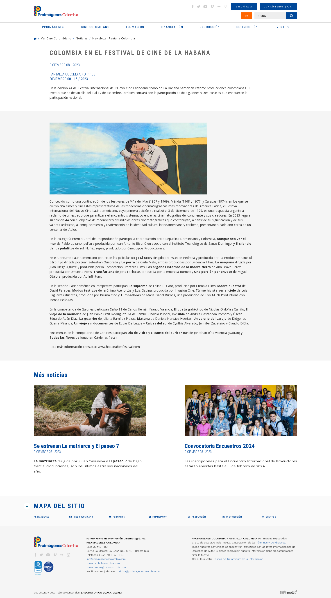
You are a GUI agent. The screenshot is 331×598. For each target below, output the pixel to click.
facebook (192, 6)
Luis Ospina (143, 290)
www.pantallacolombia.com (103, 563)
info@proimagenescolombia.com (106, 559)
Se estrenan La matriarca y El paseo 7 (76, 446)
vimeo (212, 6)
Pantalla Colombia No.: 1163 (72, 76)
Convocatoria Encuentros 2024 (220, 446)
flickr (219, 6)
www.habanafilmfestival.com (119, 347)
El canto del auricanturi (169, 333)
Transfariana (103, 271)
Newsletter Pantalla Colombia (113, 38)
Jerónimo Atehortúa (117, 290)
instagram (225, 6)
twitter (198, 6)
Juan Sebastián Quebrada (99, 262)
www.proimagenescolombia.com (106, 567)
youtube (205, 6)
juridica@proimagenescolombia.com (139, 571)
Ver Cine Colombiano (56, 38)
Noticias (82, 38)
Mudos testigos (84, 290)
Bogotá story (141, 258)
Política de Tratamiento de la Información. (238, 559)
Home (35, 38)
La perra (128, 262)
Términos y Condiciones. (271, 542)
